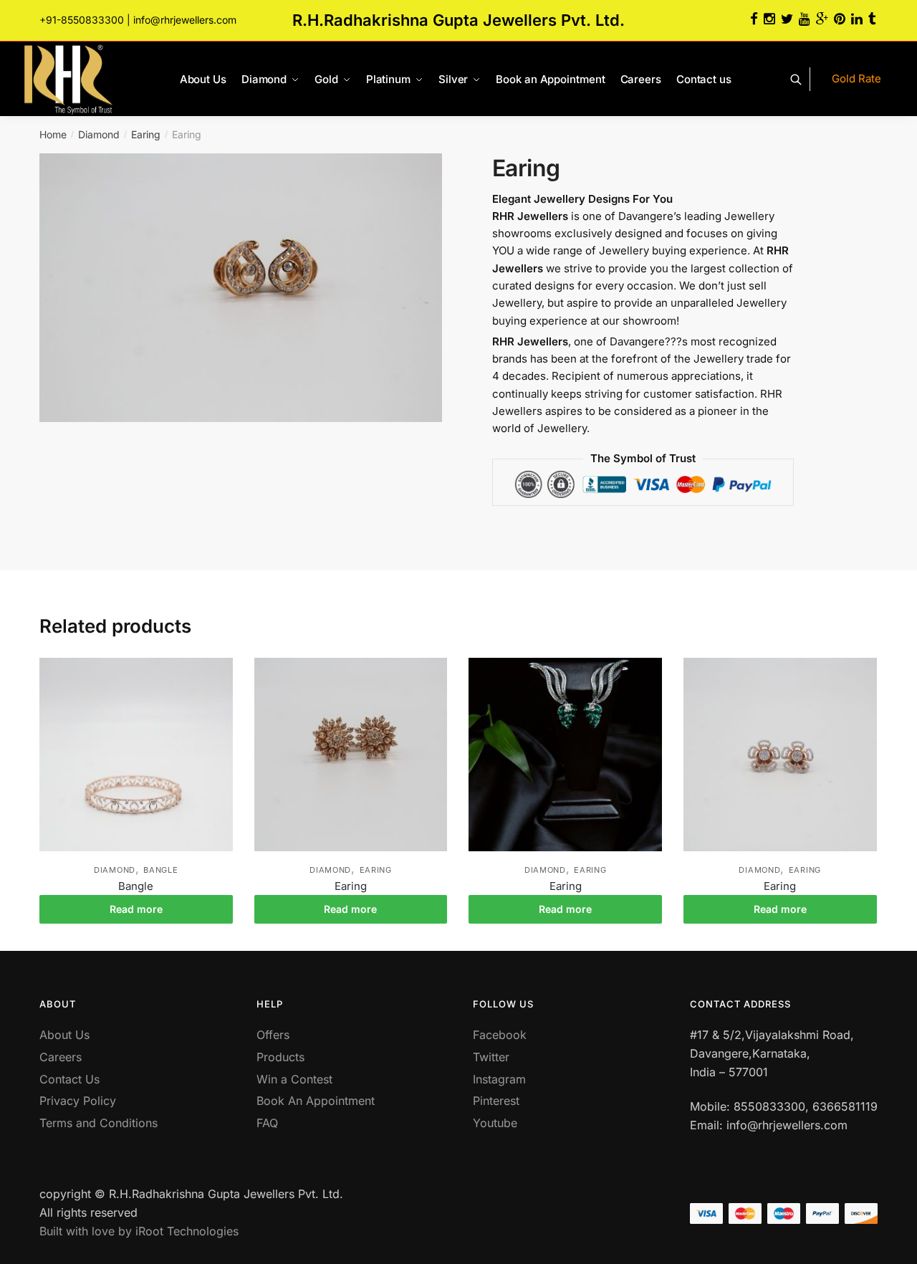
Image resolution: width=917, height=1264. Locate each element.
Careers (60, 1057)
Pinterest (496, 1100)
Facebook (500, 1035)
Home (53, 134)
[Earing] (351, 754)
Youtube (495, 1123)
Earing (145, 134)
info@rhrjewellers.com (184, 20)
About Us (64, 1035)
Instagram (499, 1079)
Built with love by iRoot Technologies (139, 1231)
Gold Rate (856, 78)
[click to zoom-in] (240, 287)
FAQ (267, 1123)
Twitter (491, 1057)
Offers (272, 1035)
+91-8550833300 (81, 20)
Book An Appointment (315, 1100)
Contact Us (69, 1079)
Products (280, 1057)
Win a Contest (294, 1079)
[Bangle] (136, 754)
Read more (136, 909)
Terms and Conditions (98, 1123)
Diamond (99, 134)
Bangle (160, 870)
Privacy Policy (77, 1100)
